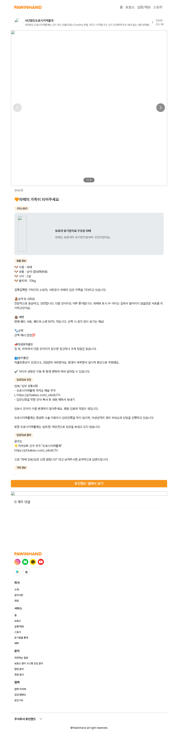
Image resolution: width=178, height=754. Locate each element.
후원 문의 (19, 674)
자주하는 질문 (21, 657)
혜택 (16, 643)
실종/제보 (144, 7)
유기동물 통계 (21, 637)
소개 (16, 589)
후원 (16, 600)
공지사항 (18, 595)
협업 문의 (19, 669)
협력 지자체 (20, 689)
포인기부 (18, 700)
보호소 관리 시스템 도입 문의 (28, 663)
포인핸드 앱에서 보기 (89, 483)
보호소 (130, 7)
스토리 (157, 7)
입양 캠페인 (20, 694)
